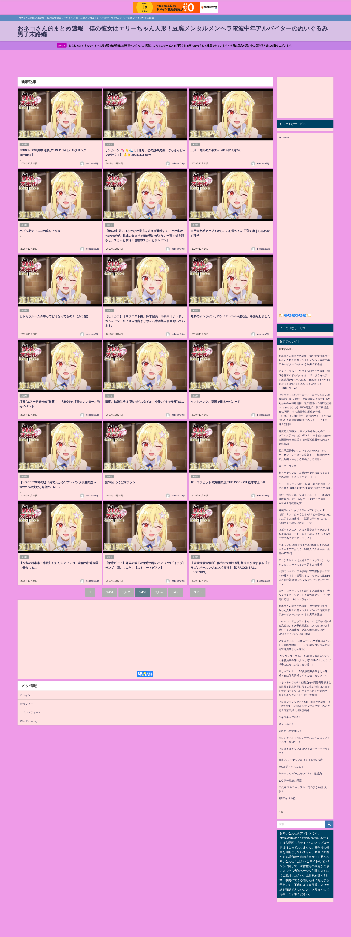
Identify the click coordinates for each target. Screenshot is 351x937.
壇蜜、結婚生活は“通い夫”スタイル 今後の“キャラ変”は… (144, 401)
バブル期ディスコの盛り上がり (40, 230)
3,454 (159, 592)
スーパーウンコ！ (289, 466)
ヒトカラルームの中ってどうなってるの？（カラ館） (55, 316)
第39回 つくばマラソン (120, 482)
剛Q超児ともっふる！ (291, 766)
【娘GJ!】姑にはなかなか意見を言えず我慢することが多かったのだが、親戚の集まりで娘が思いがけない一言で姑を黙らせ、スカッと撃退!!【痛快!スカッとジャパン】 (144, 235)
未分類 (24, 144)
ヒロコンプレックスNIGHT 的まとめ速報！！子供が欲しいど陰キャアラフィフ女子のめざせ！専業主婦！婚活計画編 (305, 706)
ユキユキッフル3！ (290, 717)
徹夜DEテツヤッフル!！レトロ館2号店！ (302, 760)
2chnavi (284, 137)
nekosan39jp (92, 163)
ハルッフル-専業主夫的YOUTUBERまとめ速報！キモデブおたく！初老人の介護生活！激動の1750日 (304, 549)
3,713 (197, 592)
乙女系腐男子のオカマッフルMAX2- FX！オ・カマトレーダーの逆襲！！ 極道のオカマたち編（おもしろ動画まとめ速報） (304, 454)
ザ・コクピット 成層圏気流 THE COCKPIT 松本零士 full (228, 482)
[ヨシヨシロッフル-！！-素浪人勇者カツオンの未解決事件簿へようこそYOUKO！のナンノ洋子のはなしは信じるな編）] (305, 660)
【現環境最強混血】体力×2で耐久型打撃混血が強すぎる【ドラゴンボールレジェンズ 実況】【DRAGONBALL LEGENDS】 (230, 567)
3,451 (109, 592)
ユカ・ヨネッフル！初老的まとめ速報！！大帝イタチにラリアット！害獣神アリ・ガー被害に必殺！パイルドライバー (304, 595)
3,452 (126, 592)
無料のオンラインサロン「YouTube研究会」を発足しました (230, 316)
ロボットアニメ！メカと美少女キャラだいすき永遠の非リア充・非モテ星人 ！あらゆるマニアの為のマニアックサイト (305, 533)
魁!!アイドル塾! (287, 798)
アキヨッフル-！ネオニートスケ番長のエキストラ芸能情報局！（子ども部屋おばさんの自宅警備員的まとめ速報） (305, 644)
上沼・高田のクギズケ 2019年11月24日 (217, 150)
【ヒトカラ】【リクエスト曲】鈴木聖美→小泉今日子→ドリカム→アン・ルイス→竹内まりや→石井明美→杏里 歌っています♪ (145, 321)
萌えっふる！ (286, 724)
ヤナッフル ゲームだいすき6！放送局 (300, 773)
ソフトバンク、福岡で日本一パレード (215, 401)
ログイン (25, 695)
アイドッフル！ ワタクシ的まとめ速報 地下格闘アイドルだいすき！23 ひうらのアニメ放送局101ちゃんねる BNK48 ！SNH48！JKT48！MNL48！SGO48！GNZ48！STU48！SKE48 (305, 379)
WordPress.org (28, 721)
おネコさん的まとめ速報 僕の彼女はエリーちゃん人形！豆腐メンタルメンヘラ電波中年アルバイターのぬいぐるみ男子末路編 (304, 360)
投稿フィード (27, 704)
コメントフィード (30, 712)
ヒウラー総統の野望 (290, 780)
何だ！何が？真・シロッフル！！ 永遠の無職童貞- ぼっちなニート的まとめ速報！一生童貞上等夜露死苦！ (305, 499)
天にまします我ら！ (290, 731)
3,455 (175, 592)
